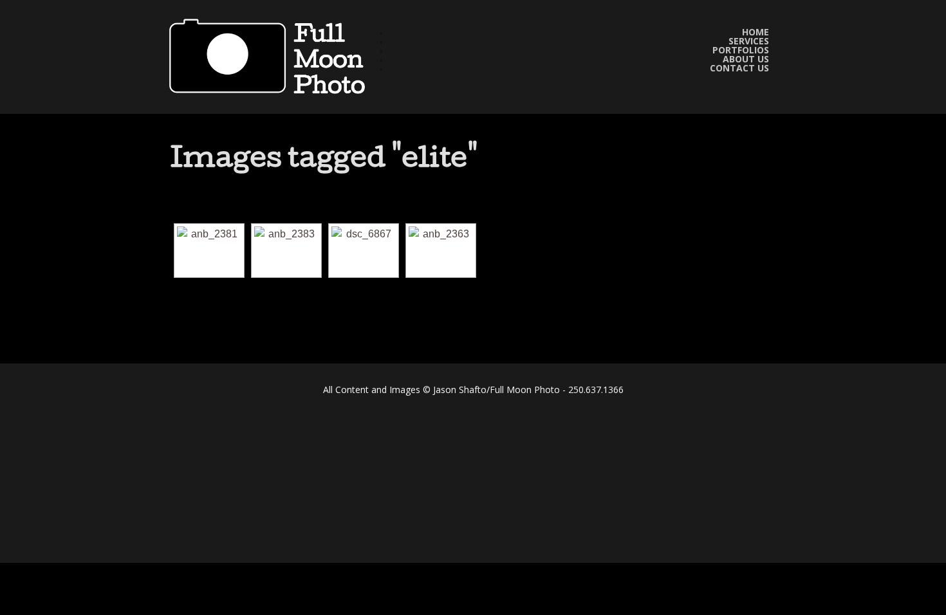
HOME (755, 32)
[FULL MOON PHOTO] (272, 57)
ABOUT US (746, 59)
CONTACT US (739, 68)
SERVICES (748, 41)
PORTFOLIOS (740, 50)
